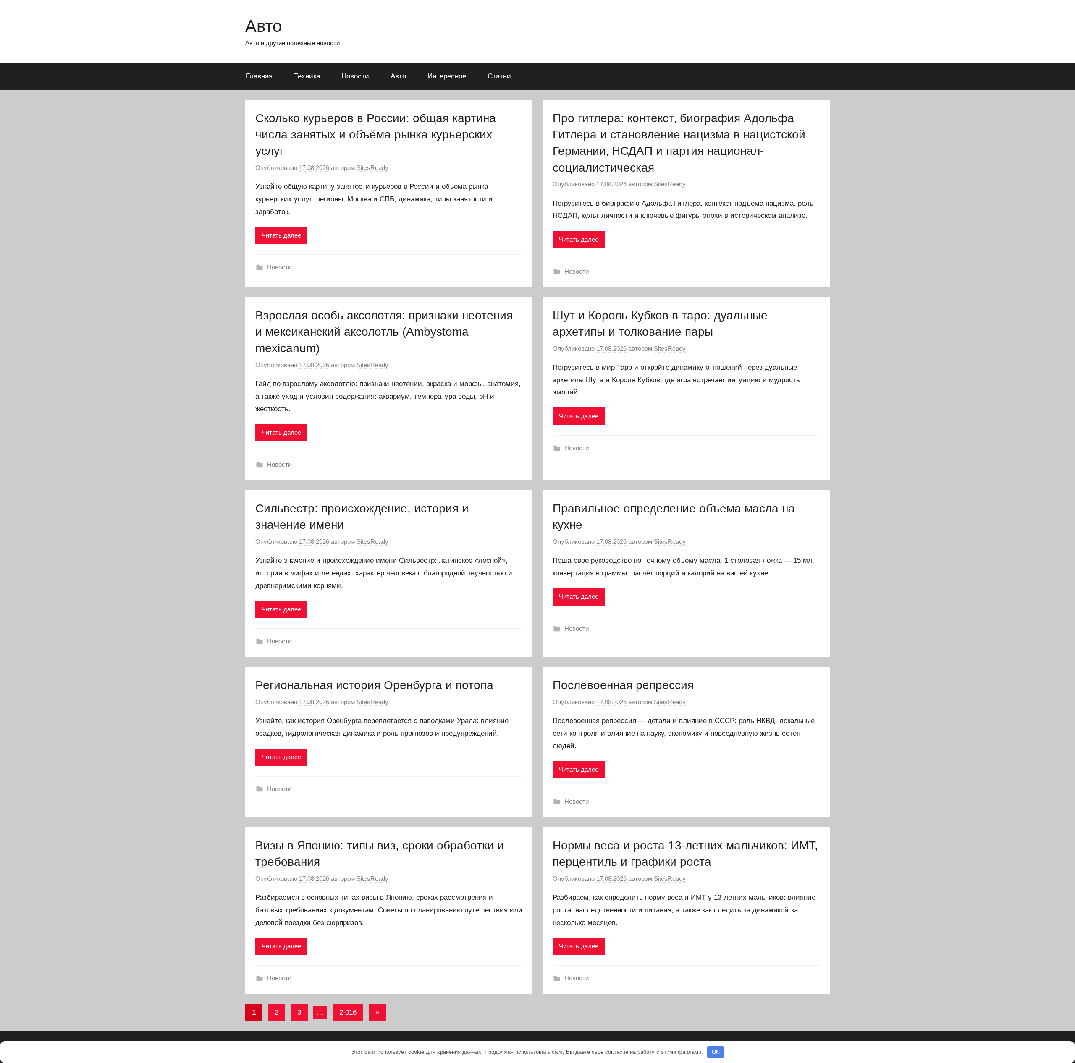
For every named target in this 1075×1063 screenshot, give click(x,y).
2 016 (348, 1012)
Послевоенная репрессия (623, 685)
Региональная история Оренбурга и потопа (374, 685)
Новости (355, 76)
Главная (259, 76)
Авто (263, 26)
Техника (307, 76)
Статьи (499, 76)
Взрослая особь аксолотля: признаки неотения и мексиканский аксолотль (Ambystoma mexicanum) (384, 332)
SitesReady (372, 167)
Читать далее (281, 235)
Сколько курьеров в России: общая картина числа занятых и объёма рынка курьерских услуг (375, 134)
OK (716, 1052)
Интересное (446, 76)
